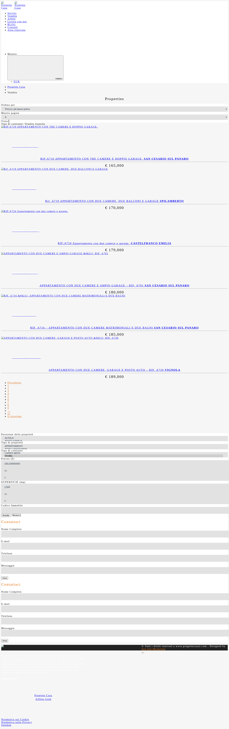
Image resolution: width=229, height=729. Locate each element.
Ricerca (16, 515)
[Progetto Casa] (14, 8)
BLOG (11, 24)
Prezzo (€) (7, 458)
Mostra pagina (10, 113)
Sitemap (6, 725)
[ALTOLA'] (113, 438)
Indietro (58, 78)
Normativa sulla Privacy (16, 722)
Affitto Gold (43, 699)
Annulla (5, 515)
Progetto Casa (43, 695)
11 (8, 413)
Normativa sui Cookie (15, 719)
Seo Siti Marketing (154, 649)
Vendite (12, 16)
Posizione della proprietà (17, 434)
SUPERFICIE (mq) (13, 482)
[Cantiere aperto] (113, 452)
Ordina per (8, 105)
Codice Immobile (12, 505)
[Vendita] (113, 455)
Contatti (12, 27)
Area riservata (16, 30)
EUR (17, 81)
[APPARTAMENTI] (113, 446)
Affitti (11, 18)
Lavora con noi (17, 21)
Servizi (12, 13)
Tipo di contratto (12, 450)
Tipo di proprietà (12, 442)
